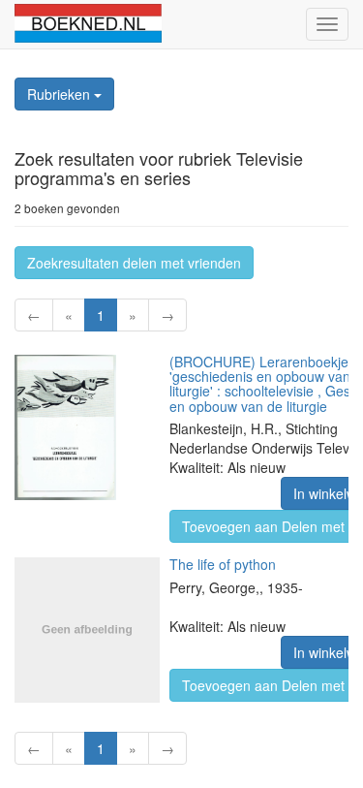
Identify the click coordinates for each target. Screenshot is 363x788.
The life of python (222, 564)
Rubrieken (60, 94)
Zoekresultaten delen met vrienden (134, 262)
